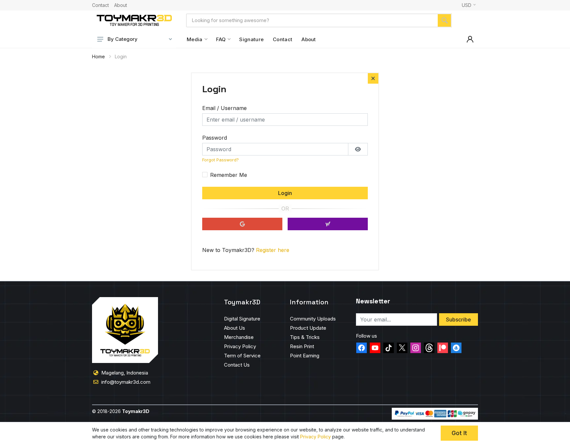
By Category (123, 39)
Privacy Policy (240, 346)
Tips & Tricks (305, 337)
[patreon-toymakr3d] (442, 347)
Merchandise (239, 337)
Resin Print (302, 346)
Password (214, 137)
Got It (459, 433)
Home (98, 56)
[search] (445, 20)
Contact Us (237, 365)
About (120, 5)
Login (285, 193)
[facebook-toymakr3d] (361, 347)
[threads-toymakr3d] (429, 347)
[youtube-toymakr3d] (375, 347)
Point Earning (304, 355)
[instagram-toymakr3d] (415, 347)
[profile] (470, 39)
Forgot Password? (220, 159)
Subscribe (458, 319)
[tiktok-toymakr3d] (388, 347)
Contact (100, 5)
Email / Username (224, 108)
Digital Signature (242, 319)
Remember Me (228, 175)
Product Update (308, 328)
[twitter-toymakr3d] (402, 347)
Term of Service (242, 355)
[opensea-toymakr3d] (456, 347)
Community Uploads (313, 319)
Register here (272, 250)
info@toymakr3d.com (125, 382)
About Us (234, 328)
